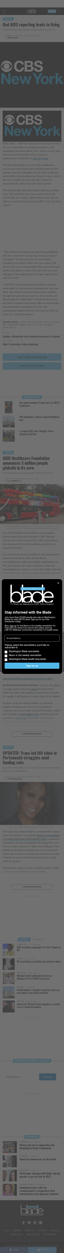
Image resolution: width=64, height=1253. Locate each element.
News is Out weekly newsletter (25, 655)
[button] (32, 652)
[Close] (58, 583)
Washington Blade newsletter (24, 651)
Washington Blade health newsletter (27, 659)
